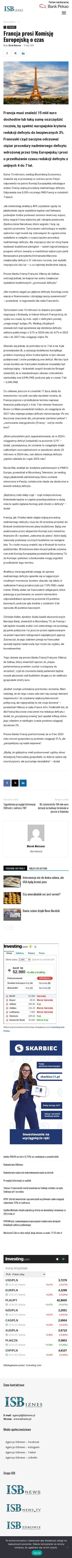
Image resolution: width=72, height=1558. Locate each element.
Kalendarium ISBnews (13, 1164)
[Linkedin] (23, 53)
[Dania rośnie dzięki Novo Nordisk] (12, 915)
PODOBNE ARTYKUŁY (15, 868)
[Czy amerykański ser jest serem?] (12, 898)
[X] (15, 53)
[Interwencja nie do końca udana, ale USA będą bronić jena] (12, 881)
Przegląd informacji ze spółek (17, 1180)
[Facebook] (6, 53)
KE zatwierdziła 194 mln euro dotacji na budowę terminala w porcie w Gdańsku (53, 807)
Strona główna (9, 21)
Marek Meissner (15, 45)
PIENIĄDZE (11, 27)
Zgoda (36, 1552)
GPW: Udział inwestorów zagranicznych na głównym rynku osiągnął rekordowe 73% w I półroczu (33, 1200)
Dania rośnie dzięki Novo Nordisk (41, 911)
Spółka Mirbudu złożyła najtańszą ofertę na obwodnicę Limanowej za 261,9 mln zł (34, 1211)
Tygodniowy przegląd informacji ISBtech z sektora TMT (19, 806)
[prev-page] (5, 927)
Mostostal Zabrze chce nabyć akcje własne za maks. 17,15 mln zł (32, 1232)
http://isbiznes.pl (36, 851)
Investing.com (33, 1365)
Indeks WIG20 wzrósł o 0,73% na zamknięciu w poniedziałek (31, 1156)
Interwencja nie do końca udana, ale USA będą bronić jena (43, 879)
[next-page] (11, 927)
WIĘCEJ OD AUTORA (38, 868)
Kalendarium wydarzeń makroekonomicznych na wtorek (28, 1172)
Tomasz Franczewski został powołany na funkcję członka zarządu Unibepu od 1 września (33, 1189)
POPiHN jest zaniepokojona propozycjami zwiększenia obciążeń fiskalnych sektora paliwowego (31, 1223)
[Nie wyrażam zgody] (67, 1547)
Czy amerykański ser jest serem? (41, 894)
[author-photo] (36, 841)
